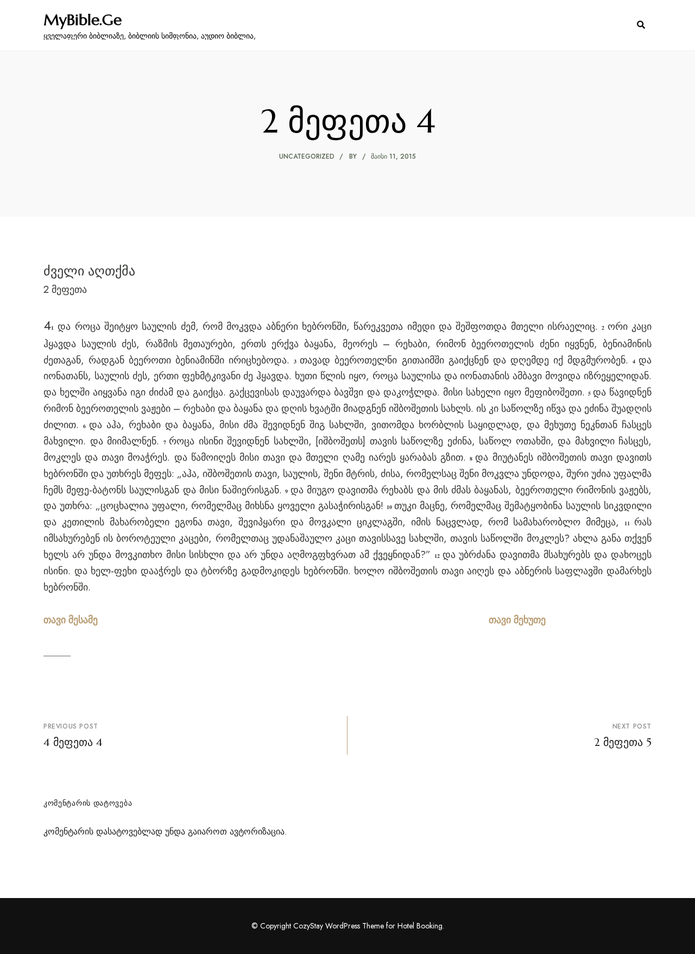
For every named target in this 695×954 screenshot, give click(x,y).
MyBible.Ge (82, 20)
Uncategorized (306, 156)
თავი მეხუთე (517, 620)
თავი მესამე (70, 620)
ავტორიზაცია (257, 831)
